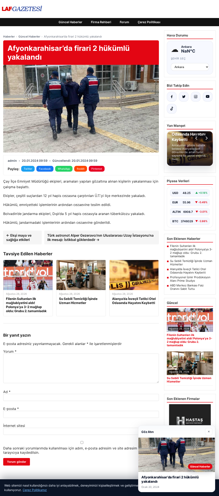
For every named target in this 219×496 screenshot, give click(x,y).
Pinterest (96, 168)
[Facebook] (172, 97)
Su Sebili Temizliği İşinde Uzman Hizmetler (191, 262)
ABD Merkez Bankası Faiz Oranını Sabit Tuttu (187, 287)
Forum (124, 22)
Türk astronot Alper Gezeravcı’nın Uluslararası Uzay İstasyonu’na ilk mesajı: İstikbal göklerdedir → (100, 237)
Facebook (45, 168)
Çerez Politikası (149, 22)
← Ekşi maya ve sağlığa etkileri (18, 237)
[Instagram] (196, 97)
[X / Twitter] (184, 97)
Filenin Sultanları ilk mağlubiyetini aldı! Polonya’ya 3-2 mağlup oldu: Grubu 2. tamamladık (191, 251)
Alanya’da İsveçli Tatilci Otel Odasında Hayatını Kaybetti (188, 270)
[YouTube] (208, 97)
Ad (6, 392)
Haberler (9, 36)
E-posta (11, 409)
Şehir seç (178, 58)
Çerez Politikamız (35, 490)
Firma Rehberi (101, 22)
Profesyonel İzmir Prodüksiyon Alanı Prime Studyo (190, 278)
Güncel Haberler (70, 22)
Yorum (9, 351)
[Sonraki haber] (206, 138)
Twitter (28, 168)
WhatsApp (64, 168)
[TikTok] (172, 109)
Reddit (80, 168)
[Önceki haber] (197, 138)
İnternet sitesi (14, 425)
